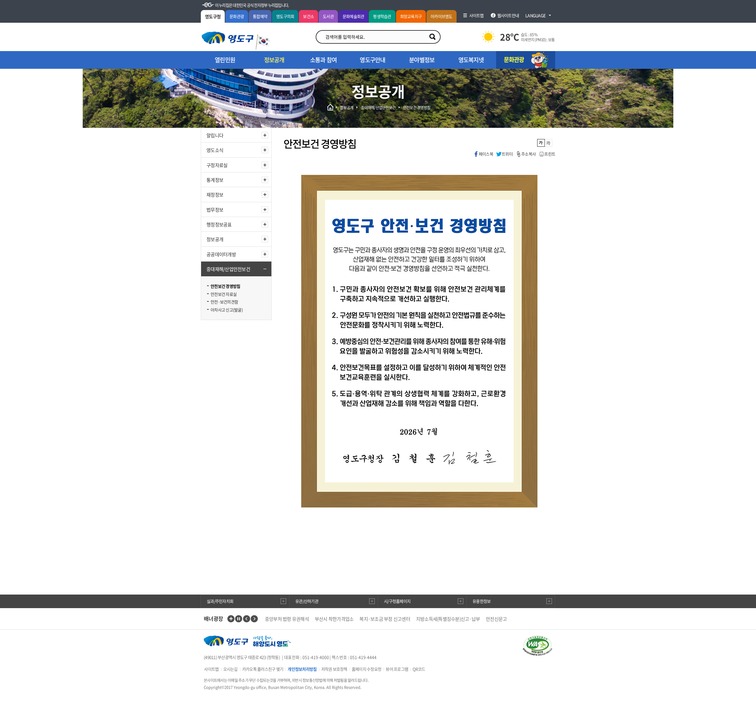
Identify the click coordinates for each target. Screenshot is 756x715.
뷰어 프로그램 (397, 669)
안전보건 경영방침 (225, 286)
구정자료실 (216, 165)
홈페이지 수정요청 (366, 669)
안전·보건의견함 (224, 302)
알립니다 (214, 135)
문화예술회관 (353, 16)
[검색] (432, 37)
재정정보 (214, 194)
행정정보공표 (219, 224)
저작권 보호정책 (334, 669)
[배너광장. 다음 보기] (254, 618)
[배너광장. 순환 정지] (238, 618)
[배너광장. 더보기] (230, 618)
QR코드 (419, 669)
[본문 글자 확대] (548, 143)
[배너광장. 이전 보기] (246, 618)
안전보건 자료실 (224, 294)
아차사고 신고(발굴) (227, 310)
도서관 (328, 16)
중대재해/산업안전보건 (228, 268)
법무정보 (214, 209)
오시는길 (230, 669)
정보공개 (214, 239)
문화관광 (236, 16)
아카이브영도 (441, 16)
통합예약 (260, 16)
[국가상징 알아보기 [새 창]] (263, 42)
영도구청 (213, 16)
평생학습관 (382, 16)
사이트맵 (211, 669)
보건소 (308, 16)
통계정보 (214, 179)
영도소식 (214, 150)
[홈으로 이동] (227, 38)
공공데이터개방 (221, 254)
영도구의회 (285, 16)
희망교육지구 (411, 16)
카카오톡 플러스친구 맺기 (262, 669)
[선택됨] (541, 143)
